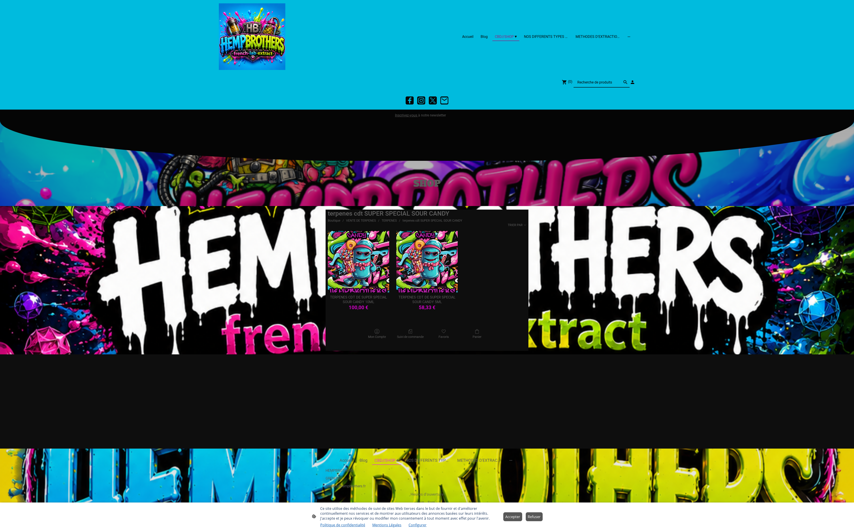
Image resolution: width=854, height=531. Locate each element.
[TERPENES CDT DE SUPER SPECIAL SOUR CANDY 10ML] (358, 261)
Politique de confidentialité (342, 525)
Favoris (444, 337)
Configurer (418, 525)
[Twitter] (433, 100)
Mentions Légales (386, 525)
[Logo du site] (252, 36)
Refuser (534, 516)
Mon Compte (377, 337)
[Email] (444, 100)
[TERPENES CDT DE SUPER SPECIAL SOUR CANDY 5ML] (427, 261)
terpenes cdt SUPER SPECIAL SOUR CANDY (432, 220)
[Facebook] (410, 100)
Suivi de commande (410, 337)
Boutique (334, 220)
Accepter (512, 516)
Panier (477, 337)
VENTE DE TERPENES (361, 220)
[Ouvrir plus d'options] (628, 36)
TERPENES (389, 220)
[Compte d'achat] (632, 82)
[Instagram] (421, 100)
